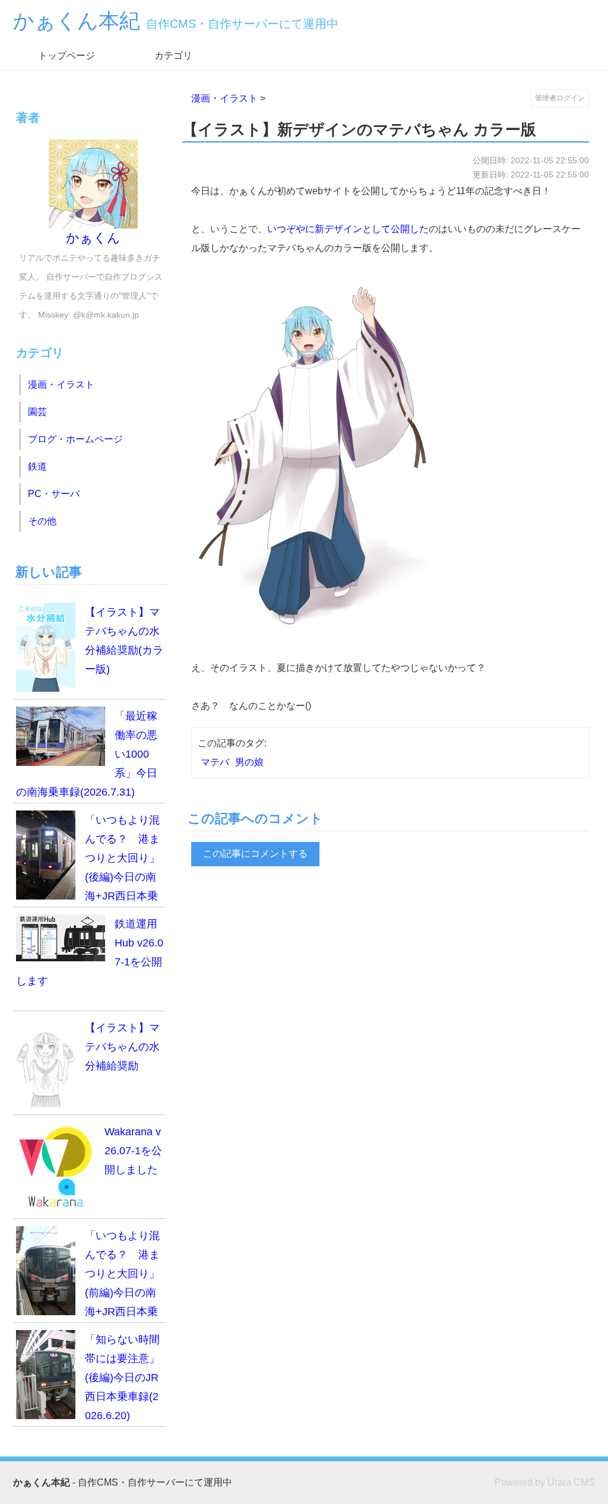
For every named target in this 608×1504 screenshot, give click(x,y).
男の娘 (249, 762)
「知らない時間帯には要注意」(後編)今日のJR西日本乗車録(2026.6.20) (122, 1377)
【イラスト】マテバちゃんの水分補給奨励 (122, 1047)
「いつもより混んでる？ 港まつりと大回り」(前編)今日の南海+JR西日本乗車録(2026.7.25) (88, 1276)
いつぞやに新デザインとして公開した (348, 229)
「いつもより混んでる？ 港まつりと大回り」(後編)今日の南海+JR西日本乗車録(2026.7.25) (88, 860)
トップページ (66, 55)
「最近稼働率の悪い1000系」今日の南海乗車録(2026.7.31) (86, 754)
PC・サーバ (54, 494)
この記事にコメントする (255, 853)
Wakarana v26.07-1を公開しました (133, 1151)
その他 (42, 521)
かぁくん (93, 237)
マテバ (215, 762)
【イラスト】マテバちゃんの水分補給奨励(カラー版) (124, 640)
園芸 (37, 412)
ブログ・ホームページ (75, 439)
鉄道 (37, 466)
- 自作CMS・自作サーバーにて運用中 (122, 1482)
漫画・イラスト (224, 98)
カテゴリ (173, 55)
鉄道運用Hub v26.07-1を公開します (89, 952)
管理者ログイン (560, 98)
